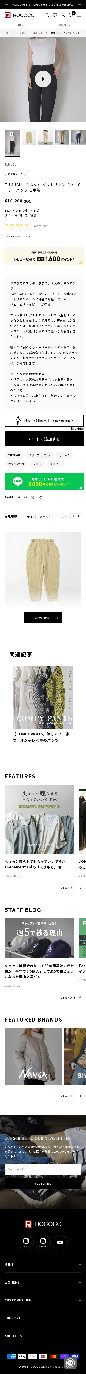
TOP (7, 33)
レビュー (67, 516)
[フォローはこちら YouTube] (60, 1242)
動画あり (55, 463)
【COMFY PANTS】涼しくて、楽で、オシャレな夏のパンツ (41, 737)
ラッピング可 (15, 173)
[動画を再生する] (43, 79)
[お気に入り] (55, 15)
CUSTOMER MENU (19, 1300)
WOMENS (12, 1282)
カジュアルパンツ (39, 455)
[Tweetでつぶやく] (33, 497)
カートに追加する (44, 438)
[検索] (47, 15)
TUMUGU (21, 33)
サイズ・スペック (39, 516)
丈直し (37, 463)
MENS (21, 25)
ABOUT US (13, 1335)
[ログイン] (63, 15)
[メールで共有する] (40, 497)
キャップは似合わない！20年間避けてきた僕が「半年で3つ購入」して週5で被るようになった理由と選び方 (39, 971)
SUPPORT (13, 1318)
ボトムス (38, 33)
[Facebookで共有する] (19, 497)
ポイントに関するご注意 (20, 215)
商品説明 (11, 516)
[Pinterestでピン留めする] (25, 497)
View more (43, 618)
